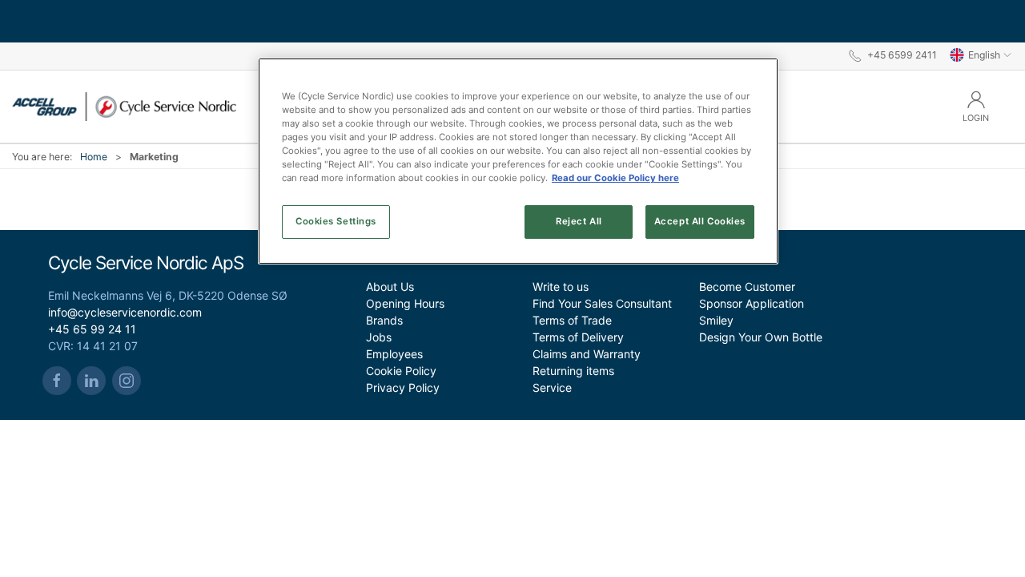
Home (93, 157)
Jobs (379, 337)
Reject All (579, 221)
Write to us (561, 286)
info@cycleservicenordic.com (125, 312)
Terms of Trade (572, 320)
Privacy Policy (403, 387)
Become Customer (747, 286)
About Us (390, 286)
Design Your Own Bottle (760, 337)
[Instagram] (126, 380)
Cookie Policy (401, 370)
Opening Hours (405, 303)
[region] (518, 161)
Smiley (716, 320)
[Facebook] (56, 380)
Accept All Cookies (700, 221)
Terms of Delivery (578, 337)
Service (552, 387)
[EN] (124, 107)
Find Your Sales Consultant (602, 303)
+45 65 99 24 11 (92, 329)
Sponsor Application (751, 303)
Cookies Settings (335, 221)
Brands (384, 320)
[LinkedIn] (91, 380)
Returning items (573, 370)
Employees (394, 354)
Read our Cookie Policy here (615, 178)
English (984, 55)
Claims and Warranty (587, 354)
